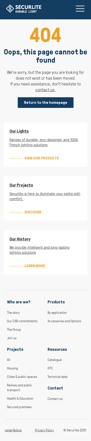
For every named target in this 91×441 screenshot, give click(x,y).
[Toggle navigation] (80, 8)
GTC (50, 368)
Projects (15, 349)
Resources (57, 349)
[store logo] (23, 8)
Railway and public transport (19, 387)
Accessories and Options (64, 321)
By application (57, 312)
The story (13, 312)
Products (56, 301)
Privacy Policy (44, 430)
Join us (12, 338)
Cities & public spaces (22, 376)
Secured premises (19, 406)
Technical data (57, 376)
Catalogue (55, 359)
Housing (12, 368)
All (8, 359)
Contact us (55, 398)
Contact (55, 388)
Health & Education (20, 398)
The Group (14, 329)
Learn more (35, 266)
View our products (42, 158)
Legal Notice (13, 430)
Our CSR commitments (22, 321)
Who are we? (18, 301)
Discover (33, 212)
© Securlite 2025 (74, 430)
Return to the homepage (45, 102)
